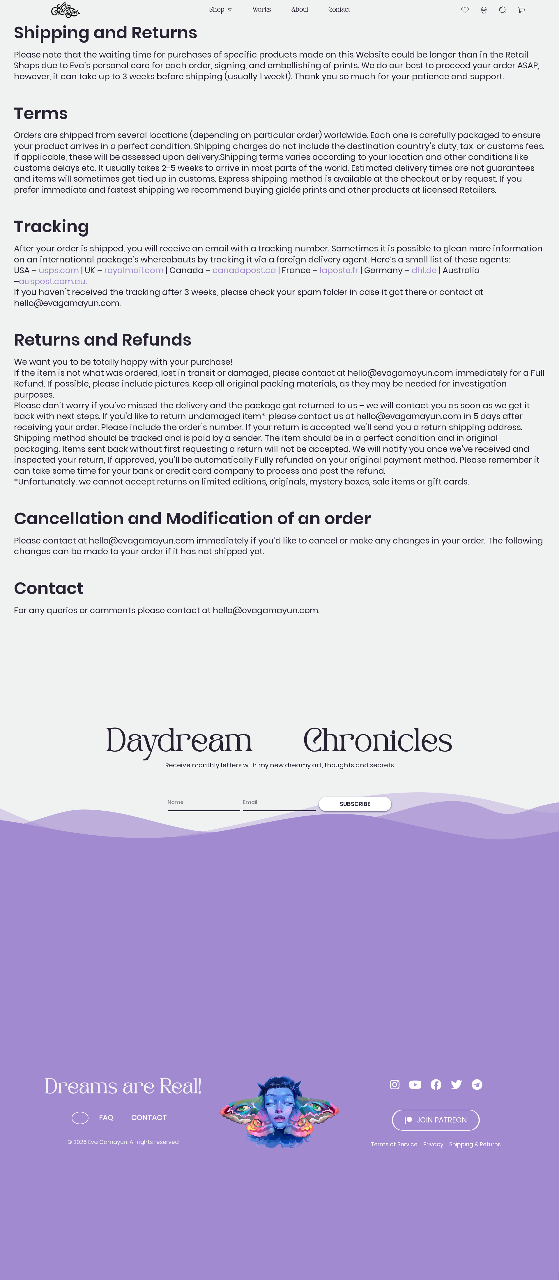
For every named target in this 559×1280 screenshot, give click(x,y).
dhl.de (424, 270)
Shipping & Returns (475, 1144)
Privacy (433, 1144)
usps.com (59, 270)
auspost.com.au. (53, 281)
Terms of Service (394, 1144)
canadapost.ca (244, 270)
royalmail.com (134, 270)
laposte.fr (339, 270)
